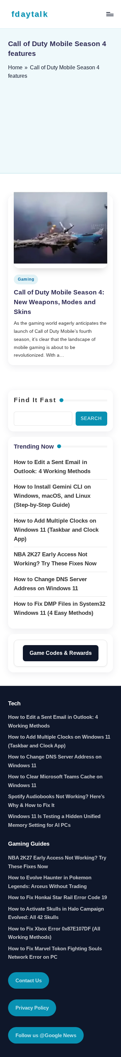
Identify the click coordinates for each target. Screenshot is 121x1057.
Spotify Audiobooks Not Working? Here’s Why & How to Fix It (56, 801)
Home (15, 67)
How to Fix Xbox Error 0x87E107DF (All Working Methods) (54, 933)
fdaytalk (29, 14)
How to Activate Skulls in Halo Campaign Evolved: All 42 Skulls (56, 913)
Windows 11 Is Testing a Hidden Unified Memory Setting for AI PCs (54, 820)
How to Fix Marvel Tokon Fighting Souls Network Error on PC (55, 953)
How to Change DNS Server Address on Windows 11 (55, 761)
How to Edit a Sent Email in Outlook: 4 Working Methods (53, 721)
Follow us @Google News (45, 1035)
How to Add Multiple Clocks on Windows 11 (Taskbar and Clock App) (59, 741)
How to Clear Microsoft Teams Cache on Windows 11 (55, 781)
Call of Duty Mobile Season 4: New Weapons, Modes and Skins (59, 302)
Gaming (26, 279)
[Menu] (109, 14)
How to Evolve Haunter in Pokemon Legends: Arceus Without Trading (49, 882)
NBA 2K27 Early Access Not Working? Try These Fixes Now (57, 862)
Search (91, 418)
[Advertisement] (60, 124)
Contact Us (28, 980)
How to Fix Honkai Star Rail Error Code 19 (57, 897)
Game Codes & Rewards (61, 653)
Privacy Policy (32, 1008)
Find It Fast (35, 399)
